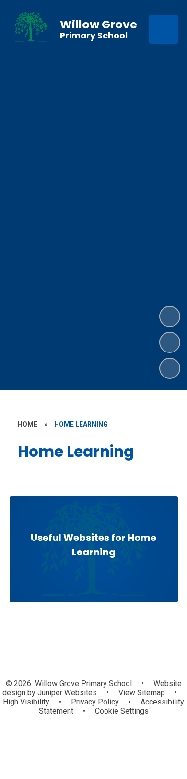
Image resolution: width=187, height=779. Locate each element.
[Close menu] (163, 29)
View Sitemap (141, 692)
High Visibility (26, 701)
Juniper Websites (66, 692)
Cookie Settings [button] (122, 711)
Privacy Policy (95, 701)
